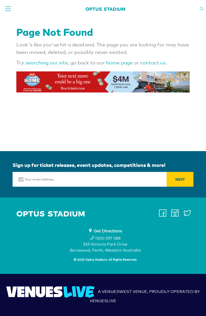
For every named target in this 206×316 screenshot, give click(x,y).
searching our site (46, 63)
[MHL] (103, 81)
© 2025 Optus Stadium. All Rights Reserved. (105, 259)
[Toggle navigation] (8, 9)
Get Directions (108, 231)
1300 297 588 (107, 238)
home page (119, 63)
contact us (153, 63)
